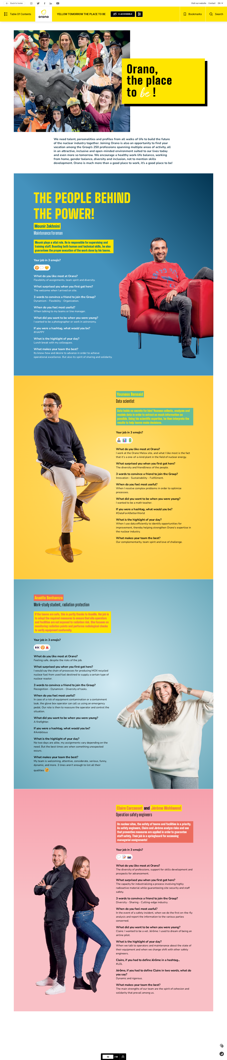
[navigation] (123, 1056)
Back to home (16, 3)
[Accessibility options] (139, 14)
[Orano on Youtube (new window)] (58, 3)
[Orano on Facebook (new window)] (44, 3)
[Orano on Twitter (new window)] (38, 3)
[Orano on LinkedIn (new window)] (51, 3)
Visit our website (198, 3)
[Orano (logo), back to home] (44, 14)
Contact (211, 3)
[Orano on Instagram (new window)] (31, 3)
